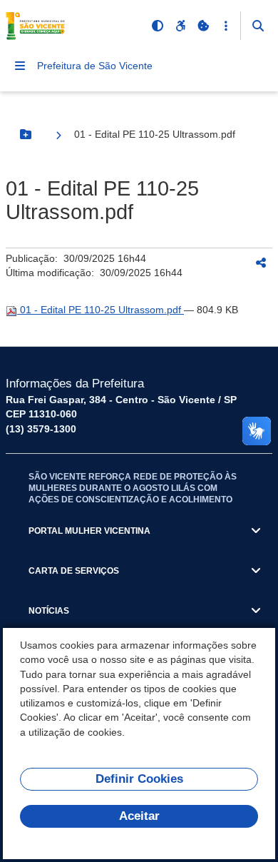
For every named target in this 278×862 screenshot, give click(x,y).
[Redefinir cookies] (203, 25)
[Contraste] (157, 25)
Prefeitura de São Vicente (95, 65)
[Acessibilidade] (180, 25)
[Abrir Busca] (258, 25)
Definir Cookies (139, 779)
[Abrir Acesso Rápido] (226, 25)
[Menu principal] (20, 65)
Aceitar (139, 816)
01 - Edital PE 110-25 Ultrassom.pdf (100, 309)
